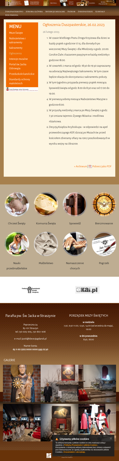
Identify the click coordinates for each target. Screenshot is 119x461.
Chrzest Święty (17, 223)
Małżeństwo (46, 263)
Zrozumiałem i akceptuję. (74, 452)
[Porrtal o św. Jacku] (22, 59)
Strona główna (34, 11)
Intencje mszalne (55, 11)
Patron (71, 11)
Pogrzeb (104, 263)
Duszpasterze (85, 11)
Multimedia (11, 15)
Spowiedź (75, 223)
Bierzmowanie (104, 223)
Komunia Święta (46, 223)
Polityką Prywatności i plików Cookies (80, 445)
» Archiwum (80, 166)
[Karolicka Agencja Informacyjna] (57, 290)
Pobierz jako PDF (101, 166)
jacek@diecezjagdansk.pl (34, 338)
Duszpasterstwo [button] (14, 11)
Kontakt (100, 11)
